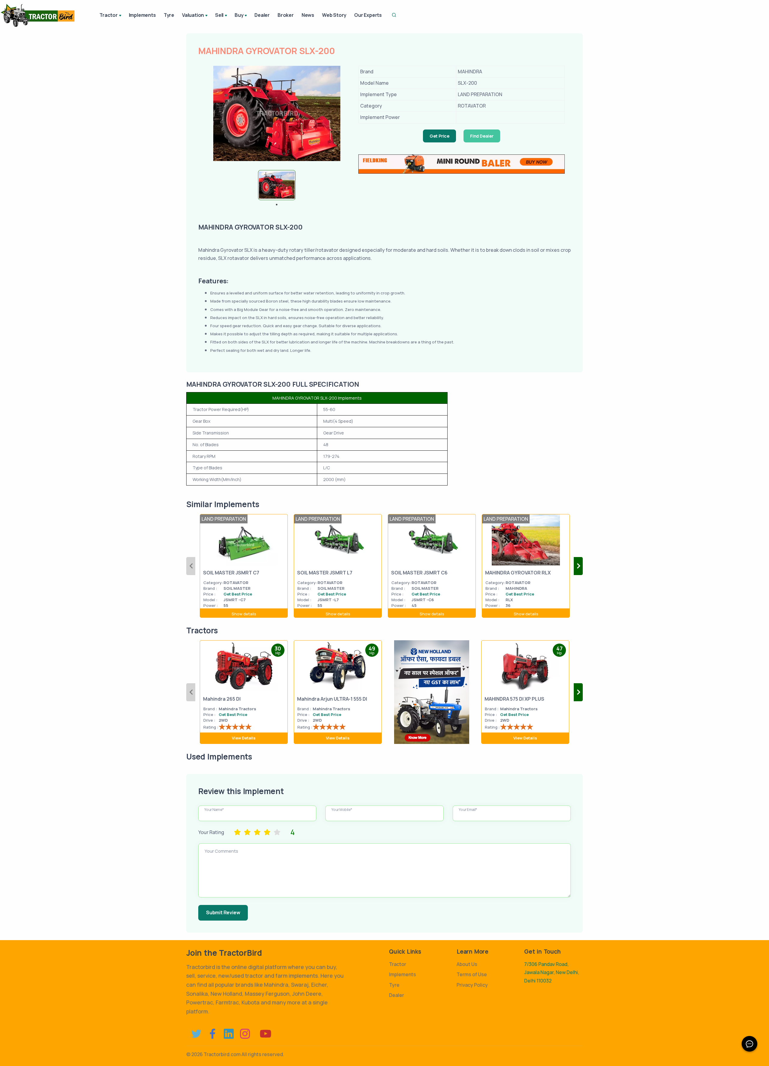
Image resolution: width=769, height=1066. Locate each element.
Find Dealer (482, 136)
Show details (244, 614)
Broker (286, 15)
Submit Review (223, 912)
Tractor (397, 964)
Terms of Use (472, 974)
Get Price (439, 136)
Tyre (169, 15)
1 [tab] (277, 205)
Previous (190, 566)
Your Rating (211, 832)
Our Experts (368, 15)
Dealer (262, 15)
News (308, 15)
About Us (467, 964)
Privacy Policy (472, 985)
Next (578, 566)
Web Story (334, 15)
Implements (142, 15)
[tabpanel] (277, 185)
